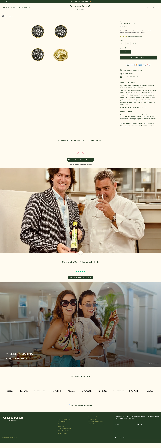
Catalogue (5, 7)
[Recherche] (153, 7)
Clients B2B (61, 426)
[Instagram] (120, 437)
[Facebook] (115, 437)
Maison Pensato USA (63, 431)
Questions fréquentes (64, 419)
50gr (122, 43)
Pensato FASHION (63, 433)
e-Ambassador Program (64, 428)
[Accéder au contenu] (80, 253)
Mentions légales (92, 419)
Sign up (139, 424)
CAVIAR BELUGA (9, 16)
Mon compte (61, 424)
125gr (128, 43)
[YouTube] (124, 437)
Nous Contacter (24, 7)
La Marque (14, 7)
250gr (134, 43)
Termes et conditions (93, 417)
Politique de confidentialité (95, 421)
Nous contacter (62, 421)
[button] (154, 2)
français (144, 7)
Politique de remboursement (96, 424)
